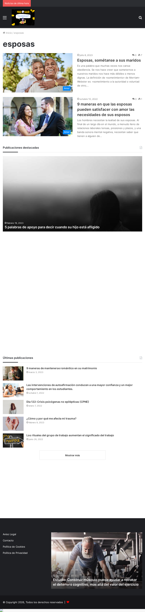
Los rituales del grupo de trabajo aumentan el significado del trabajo (70, 435)
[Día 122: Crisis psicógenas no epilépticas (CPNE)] (13, 407)
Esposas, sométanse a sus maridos (109, 60)
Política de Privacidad (15, 552)
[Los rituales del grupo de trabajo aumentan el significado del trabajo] (13, 440)
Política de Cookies (14, 546)
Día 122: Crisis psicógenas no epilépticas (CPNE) (57, 401)
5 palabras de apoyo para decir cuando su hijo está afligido (52, 227)
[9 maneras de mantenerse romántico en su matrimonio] (13, 373)
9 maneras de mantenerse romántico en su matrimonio (61, 368)
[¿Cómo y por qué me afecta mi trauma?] (13, 424)
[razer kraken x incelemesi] (72, 610)
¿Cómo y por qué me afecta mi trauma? (51, 418)
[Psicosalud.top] (23, 17)
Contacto (8, 540)
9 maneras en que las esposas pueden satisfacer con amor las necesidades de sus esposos (105, 109)
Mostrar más (72, 455)
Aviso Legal (9, 534)
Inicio (8, 32)
